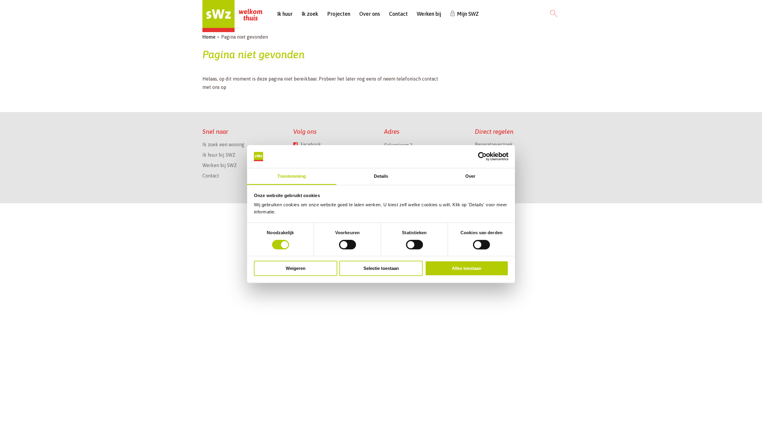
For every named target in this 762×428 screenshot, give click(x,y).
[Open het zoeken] (554, 14)
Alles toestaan (466, 268)
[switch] (347, 244)
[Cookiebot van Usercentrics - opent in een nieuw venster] (482, 156)
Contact (398, 14)
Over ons (369, 14)
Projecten (338, 14)
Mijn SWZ (468, 14)
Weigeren (295, 268)
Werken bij (429, 14)
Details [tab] (381, 176)
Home (209, 37)
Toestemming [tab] (291, 176)
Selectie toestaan (381, 268)
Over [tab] (470, 176)
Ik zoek (310, 14)
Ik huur (285, 14)
